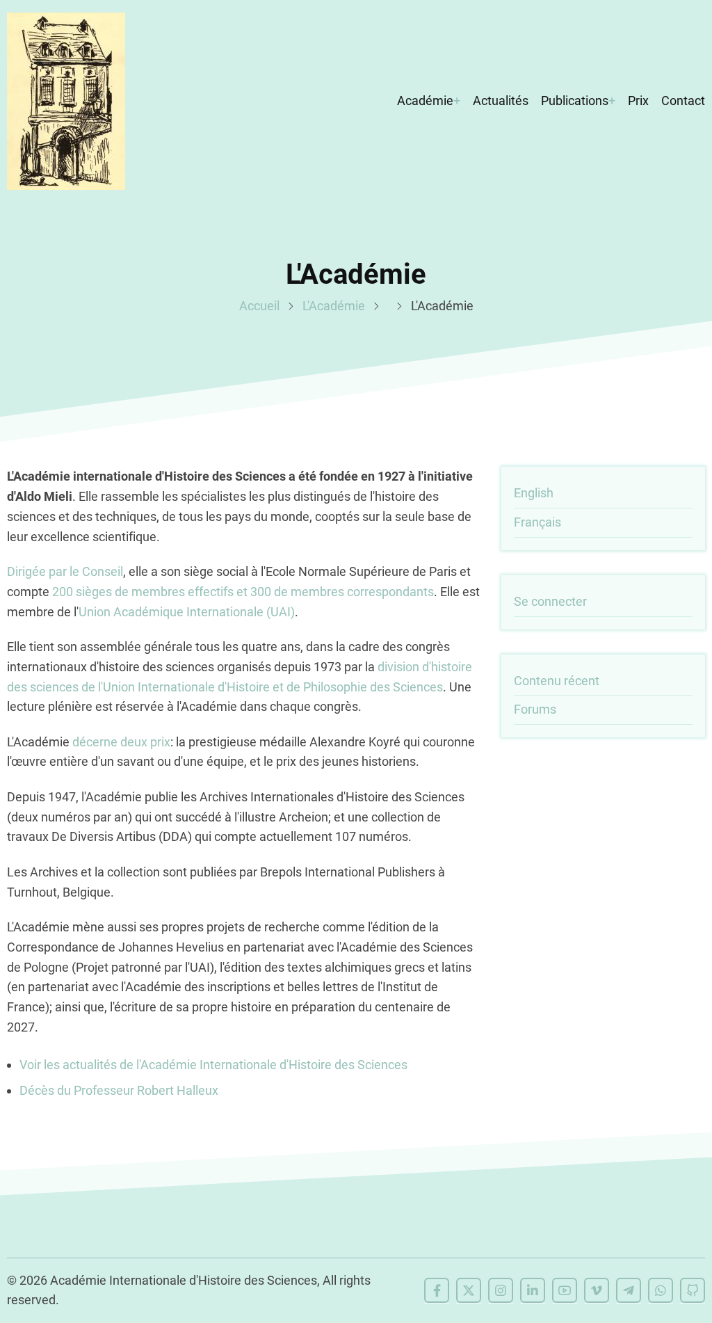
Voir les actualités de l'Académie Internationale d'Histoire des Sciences (213, 1064)
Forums (535, 709)
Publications (574, 100)
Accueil (259, 305)
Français (537, 522)
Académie (425, 100)
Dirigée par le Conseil (65, 571)
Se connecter (550, 601)
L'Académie (333, 305)
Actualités (500, 100)
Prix (638, 100)
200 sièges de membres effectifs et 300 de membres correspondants (243, 591)
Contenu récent (556, 680)
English (533, 493)
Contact (683, 100)
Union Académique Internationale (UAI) (187, 611)
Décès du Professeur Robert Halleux (118, 1090)
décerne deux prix (121, 742)
